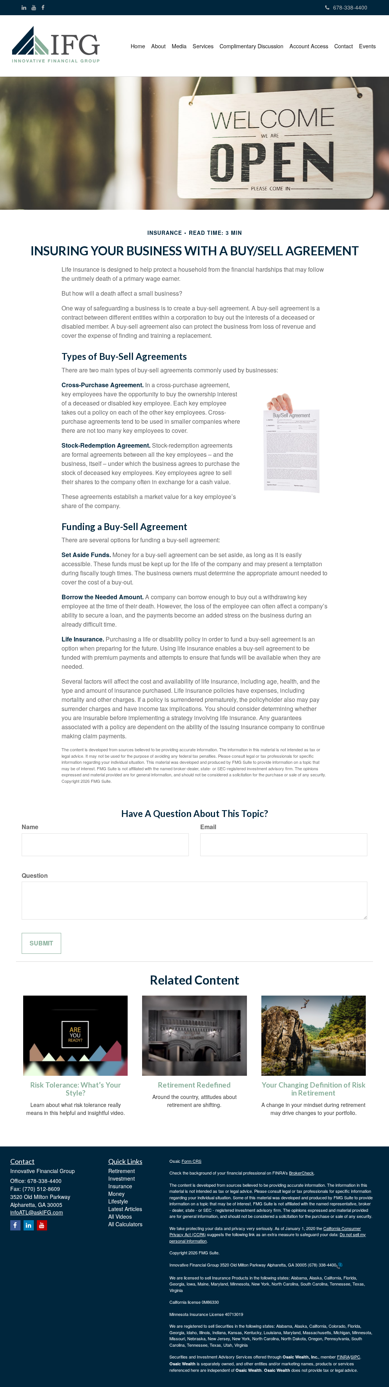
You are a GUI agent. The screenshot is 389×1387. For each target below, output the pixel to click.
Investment (121, 1178)
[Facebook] (42, 7)
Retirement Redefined (194, 1085)
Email (208, 827)
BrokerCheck (301, 1173)
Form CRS (191, 1161)
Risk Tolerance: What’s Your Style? (75, 1089)
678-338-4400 (350, 7)
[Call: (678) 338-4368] (339, 1265)
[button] (158, 46)
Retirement (121, 1171)
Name (30, 827)
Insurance (120, 1186)
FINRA (343, 1357)
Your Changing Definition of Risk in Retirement (313, 1089)
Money (116, 1193)
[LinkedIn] (24, 7)
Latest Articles (125, 1209)
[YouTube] (34, 7)
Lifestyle (118, 1201)
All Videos (120, 1216)
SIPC (355, 1357)
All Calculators (125, 1224)
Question (35, 875)
